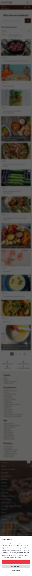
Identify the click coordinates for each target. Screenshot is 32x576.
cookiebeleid (18, 557)
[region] (16, 556)
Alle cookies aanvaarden (16, 562)
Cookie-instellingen (16, 570)
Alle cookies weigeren (16, 566)
